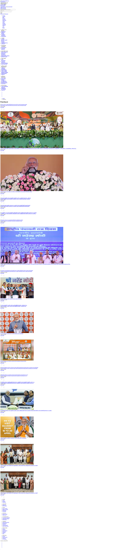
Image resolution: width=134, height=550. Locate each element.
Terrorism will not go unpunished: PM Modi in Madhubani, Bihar (11, 220)
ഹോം (4, 98)
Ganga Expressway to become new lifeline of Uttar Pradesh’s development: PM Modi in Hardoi (16, 191)
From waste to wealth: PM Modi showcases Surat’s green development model (13, 105)
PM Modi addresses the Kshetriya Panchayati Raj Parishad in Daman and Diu (13, 361)
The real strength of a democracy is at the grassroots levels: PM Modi (11, 333)
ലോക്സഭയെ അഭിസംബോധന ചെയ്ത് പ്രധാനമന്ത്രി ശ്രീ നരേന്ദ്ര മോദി (14, 206)
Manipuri (4, 25)
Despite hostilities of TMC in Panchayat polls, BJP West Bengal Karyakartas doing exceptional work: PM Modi (18, 368)
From (1, 10)
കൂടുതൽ (2, 107)
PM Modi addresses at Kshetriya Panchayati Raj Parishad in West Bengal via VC (13, 375)
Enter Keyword (3, 9)
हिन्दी (3, 17)
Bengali (4, 18)
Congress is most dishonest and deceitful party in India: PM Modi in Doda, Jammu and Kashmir (16, 271)
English (4, 15)
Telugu (4, 21)
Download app (2, 1)
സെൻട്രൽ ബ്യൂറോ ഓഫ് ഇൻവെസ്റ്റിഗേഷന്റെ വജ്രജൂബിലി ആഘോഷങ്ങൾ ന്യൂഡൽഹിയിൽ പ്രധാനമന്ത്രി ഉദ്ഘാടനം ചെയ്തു (26, 410)
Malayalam (4, 20)
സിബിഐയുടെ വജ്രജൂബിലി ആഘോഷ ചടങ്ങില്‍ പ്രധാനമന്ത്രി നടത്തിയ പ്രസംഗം (17, 383)
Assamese (4, 24)
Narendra (3, 4)
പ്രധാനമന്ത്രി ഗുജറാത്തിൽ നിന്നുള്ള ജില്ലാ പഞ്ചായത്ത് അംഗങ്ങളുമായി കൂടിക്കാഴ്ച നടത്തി (19, 465)
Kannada (4, 19)
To (1, 11)
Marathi (4, 23)
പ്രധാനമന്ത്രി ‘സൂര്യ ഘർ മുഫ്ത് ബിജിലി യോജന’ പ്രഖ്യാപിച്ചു (13, 306)
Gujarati (4, 16)
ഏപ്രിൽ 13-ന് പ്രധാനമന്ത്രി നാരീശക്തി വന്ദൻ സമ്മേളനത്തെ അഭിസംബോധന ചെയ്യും (18, 213)
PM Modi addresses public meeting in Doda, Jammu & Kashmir (11, 298)
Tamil (3, 22)
